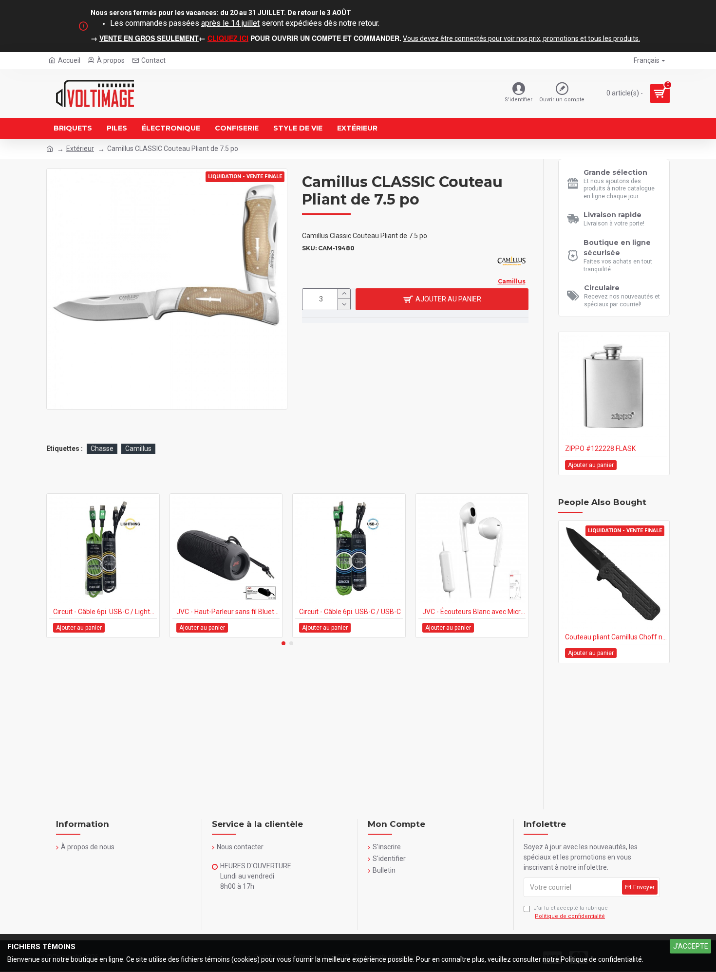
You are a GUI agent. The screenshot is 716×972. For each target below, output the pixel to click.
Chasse (102, 448)
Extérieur (80, 148)
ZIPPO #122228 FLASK (600, 448)
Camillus (138, 448)
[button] (283, 643)
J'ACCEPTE (690, 946)
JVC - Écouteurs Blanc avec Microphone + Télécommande (474, 612)
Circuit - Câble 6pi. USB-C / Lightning (105, 612)
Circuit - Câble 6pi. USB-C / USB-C (350, 612)
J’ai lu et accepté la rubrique (570, 912)
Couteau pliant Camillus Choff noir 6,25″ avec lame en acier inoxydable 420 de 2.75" (616, 637)
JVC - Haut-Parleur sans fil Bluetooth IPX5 (228, 612)
